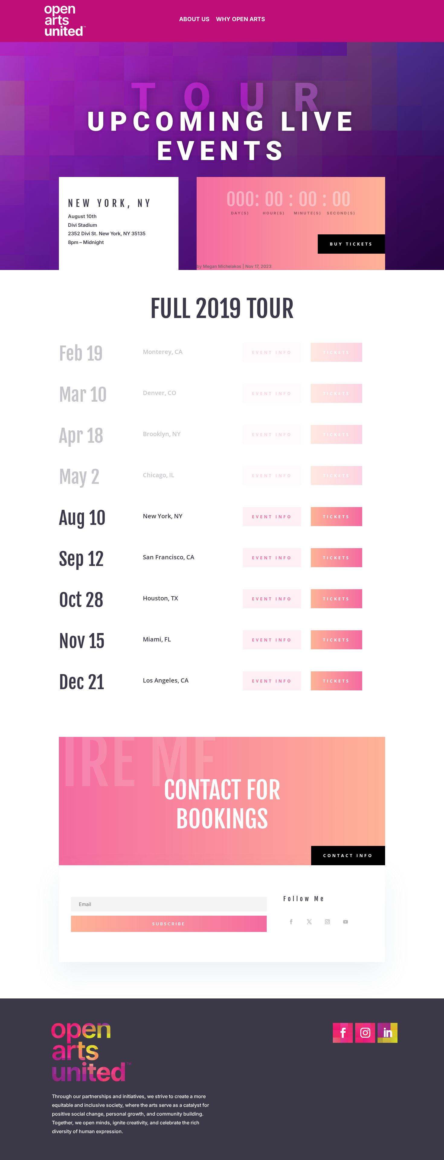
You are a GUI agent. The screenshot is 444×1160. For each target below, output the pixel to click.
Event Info (272, 352)
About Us (194, 20)
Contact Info (348, 855)
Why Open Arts (240, 20)
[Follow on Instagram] (327, 922)
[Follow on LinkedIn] (387, 1033)
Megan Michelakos (222, 266)
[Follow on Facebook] (291, 922)
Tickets (336, 352)
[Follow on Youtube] (345, 922)
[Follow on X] (309, 922)
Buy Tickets (351, 244)
